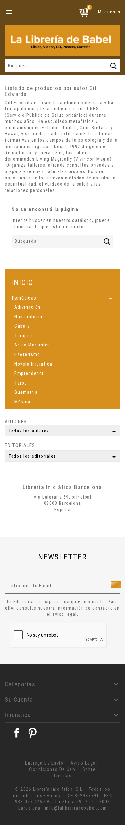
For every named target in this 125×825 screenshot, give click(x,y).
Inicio (22, 282)
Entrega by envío (44, 763)
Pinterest (32, 732)
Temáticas (24, 298)
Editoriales (20, 445)
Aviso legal (84, 763)
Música (22, 401)
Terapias (24, 335)
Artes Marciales (32, 344)
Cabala (22, 326)
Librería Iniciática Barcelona (62, 487)
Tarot (20, 382)
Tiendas (62, 776)
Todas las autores (63, 432)
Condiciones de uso (52, 769)
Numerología (28, 316)
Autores (16, 421)
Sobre (89, 769)
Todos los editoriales (63, 457)
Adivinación (27, 307)
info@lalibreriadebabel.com (76, 808)
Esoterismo (27, 354)
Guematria (26, 392)
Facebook (16, 732)
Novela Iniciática (33, 364)
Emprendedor (29, 373)
